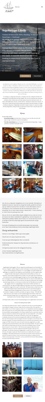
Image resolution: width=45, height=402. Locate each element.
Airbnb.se (28, 396)
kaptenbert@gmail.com (10, 71)
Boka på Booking (25, 76)
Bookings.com (18, 396)
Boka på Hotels (37, 76)
